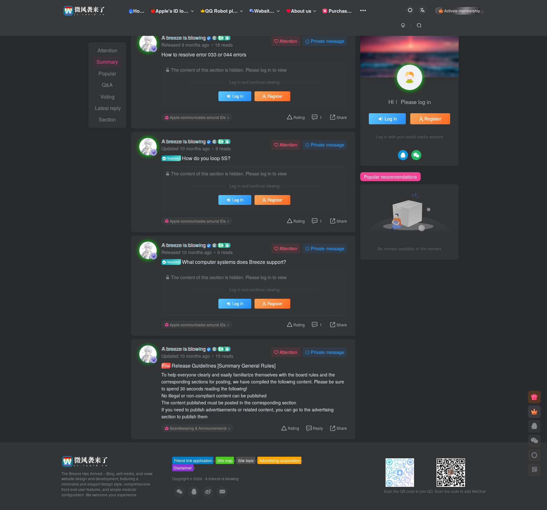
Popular (107, 73)
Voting (107, 96)
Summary (107, 61)
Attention (107, 50)
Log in (237, 96)
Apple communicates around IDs (198, 117)
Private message (327, 41)
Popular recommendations (390, 176)
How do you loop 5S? (198, 158)
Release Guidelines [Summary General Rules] (218, 365)
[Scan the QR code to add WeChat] (534, 441)
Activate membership (462, 10)
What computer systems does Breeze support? (226, 261)
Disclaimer (182, 467)
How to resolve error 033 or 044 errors (203, 54)
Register (274, 96)
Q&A (107, 84)
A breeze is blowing (183, 37)
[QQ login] (403, 155)
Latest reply (108, 108)
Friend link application (193, 460)
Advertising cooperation (279, 460)
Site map (225, 460)
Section (107, 119)
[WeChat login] (416, 155)
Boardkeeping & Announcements (198, 428)
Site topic (246, 460)
